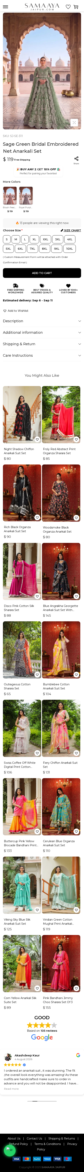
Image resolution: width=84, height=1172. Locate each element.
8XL (44, 248)
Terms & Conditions (47, 1144)
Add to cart (42, 273)
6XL (20, 248)
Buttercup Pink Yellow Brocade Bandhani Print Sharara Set (20, 845)
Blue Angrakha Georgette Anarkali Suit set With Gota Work (60, 610)
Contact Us (34, 1138)
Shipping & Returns (61, 1138)
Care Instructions (18, 355)
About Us (14, 1138)
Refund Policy (18, 1144)
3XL (57, 239)
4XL (69, 239)
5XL (8, 248)
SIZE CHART (72, 230)
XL (34, 239)
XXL (45, 239)
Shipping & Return (19, 344)
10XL (69, 248)
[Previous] (6, 71)
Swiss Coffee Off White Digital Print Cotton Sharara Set (20, 767)
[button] (15, 310)
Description (13, 321)
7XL (32, 248)
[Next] (78, 71)
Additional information (23, 332)
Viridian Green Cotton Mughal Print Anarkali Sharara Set (57, 924)
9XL (56, 248)
